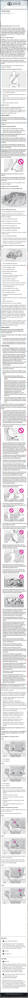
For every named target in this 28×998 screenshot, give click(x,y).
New (11, 1)
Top (13, 1)
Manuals (2, 1)
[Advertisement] (14, 19)
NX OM (6, 1)
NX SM (9, 1)
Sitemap (16, 1)
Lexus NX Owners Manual (6, 13)
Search (19, 1)
